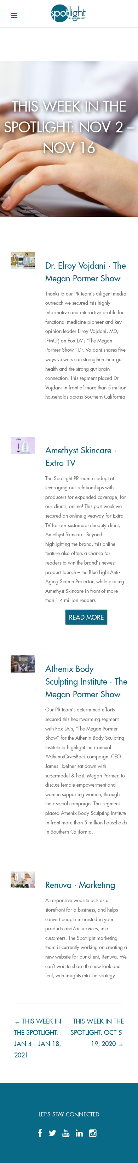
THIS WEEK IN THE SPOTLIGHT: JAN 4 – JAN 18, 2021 (37, 1036)
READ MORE (86, 616)
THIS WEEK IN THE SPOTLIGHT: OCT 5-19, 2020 (97, 1031)
